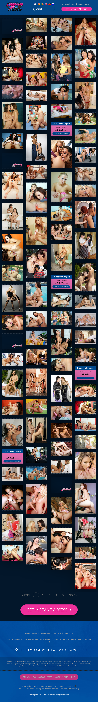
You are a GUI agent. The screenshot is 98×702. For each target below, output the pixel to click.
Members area (83, 4)
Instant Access (58, 633)
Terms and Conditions (30, 686)
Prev (27, 595)
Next (72, 595)
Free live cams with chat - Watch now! (49, 650)
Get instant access (76, 9)
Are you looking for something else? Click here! (49, 677)
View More (69, 633)
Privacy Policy (74, 689)
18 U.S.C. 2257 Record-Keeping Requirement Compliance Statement (43, 689)
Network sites (69, 4)
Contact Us (70, 686)
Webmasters (60, 686)
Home (27, 633)
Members (35, 633)
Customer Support (46, 686)
